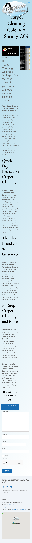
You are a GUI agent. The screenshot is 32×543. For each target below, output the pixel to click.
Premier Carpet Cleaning (18, 509)
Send (7, 471)
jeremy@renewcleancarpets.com (15, 507)
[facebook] (3, 486)
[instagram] (11, 486)
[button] (16, 521)
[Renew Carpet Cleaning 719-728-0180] (15, 16)
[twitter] (7, 486)
